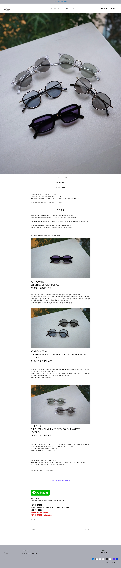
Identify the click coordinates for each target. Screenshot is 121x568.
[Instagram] (104, 8)
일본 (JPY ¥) (114, 562)
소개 (62, 8)
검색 (33, 553)
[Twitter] (106, 8)
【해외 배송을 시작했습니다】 (60, 1)
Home (55, 177)
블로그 (67, 8)
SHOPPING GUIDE (26, 553)
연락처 (73, 8)
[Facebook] (102, 8)
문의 (36, 553)
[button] (114, 8)
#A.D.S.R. (33, 519)
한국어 (107, 562)
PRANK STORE (9, 559)
